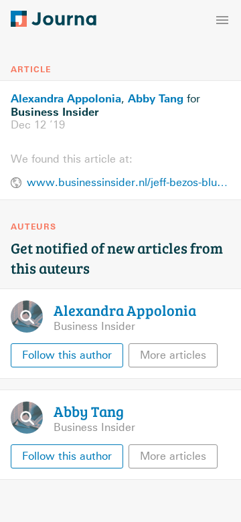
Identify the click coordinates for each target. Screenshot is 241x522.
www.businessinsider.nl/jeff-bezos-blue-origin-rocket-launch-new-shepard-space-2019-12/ (128, 182)
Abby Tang (155, 98)
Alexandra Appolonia (66, 98)
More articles (173, 355)
